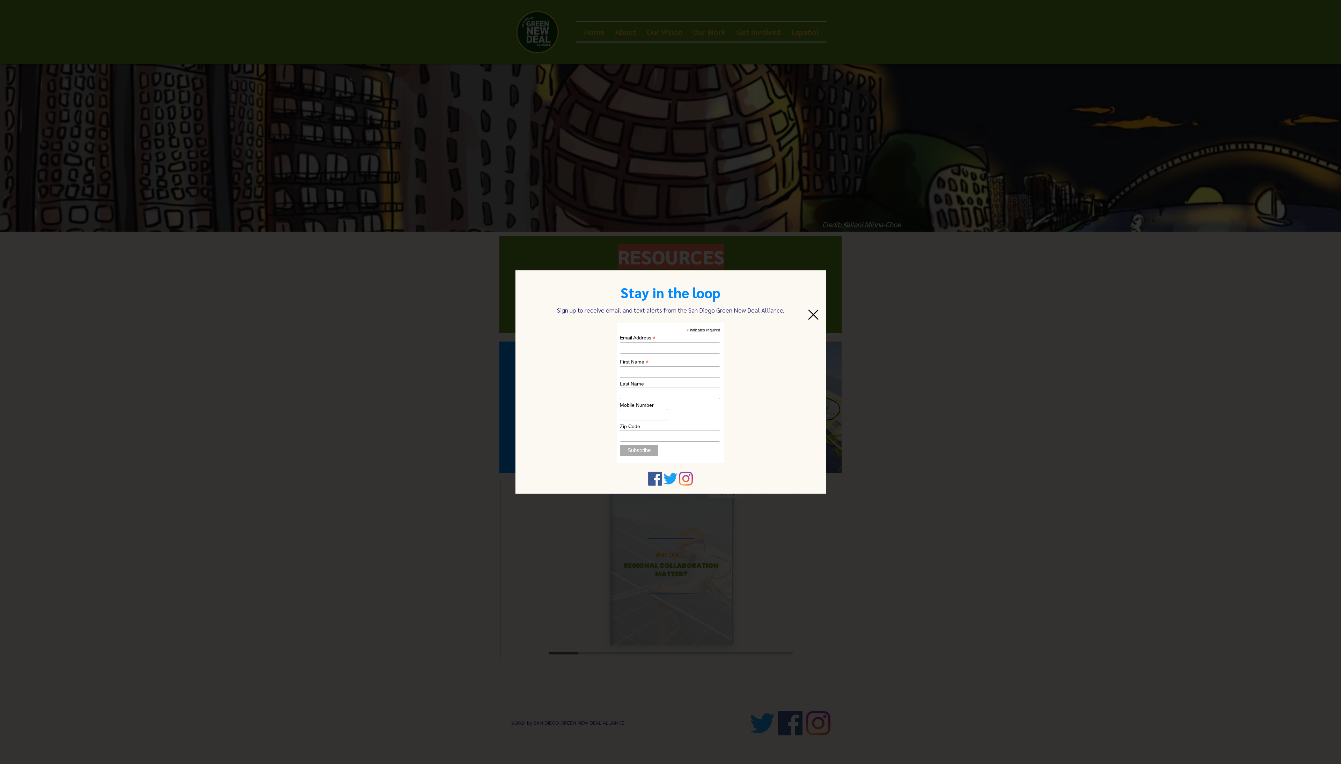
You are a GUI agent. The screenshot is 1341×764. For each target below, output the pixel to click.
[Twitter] (670, 479)
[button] (813, 314)
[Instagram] (686, 479)
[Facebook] (655, 479)
